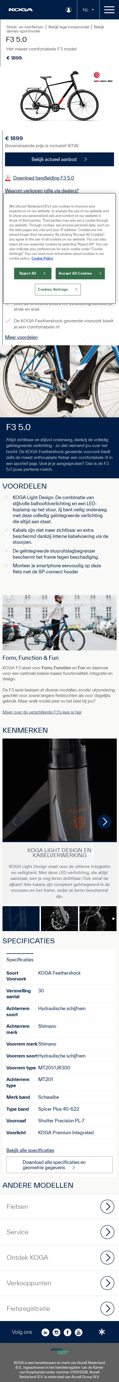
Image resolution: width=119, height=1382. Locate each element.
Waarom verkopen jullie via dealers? (42, 190)
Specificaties (19, 959)
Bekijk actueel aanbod (54, 159)
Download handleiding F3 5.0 (43, 177)
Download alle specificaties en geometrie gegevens (54, 1164)
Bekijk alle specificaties (30, 1150)
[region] (59, 248)
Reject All (27, 273)
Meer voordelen (21, 337)
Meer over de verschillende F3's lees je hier (41, 712)
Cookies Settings (53, 289)
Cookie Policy (42, 258)
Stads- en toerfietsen (25, 27)
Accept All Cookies (75, 273)
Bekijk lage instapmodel (68, 27)
